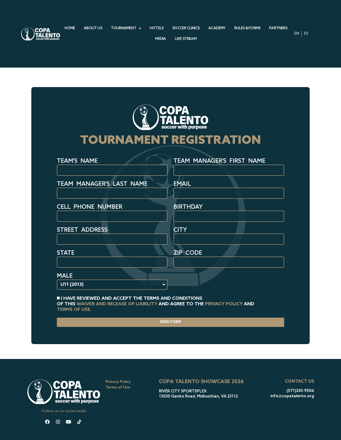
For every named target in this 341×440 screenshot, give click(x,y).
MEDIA (160, 39)
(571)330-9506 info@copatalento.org (292, 393)
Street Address (82, 230)
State (65, 253)
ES (306, 33)
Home (69, 28)
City (180, 230)
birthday (188, 207)
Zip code (188, 253)
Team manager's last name (102, 184)
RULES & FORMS (247, 28)
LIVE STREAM (185, 39)
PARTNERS (278, 28)
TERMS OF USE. (74, 309)
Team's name (77, 161)
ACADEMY (216, 28)
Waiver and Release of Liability (117, 304)
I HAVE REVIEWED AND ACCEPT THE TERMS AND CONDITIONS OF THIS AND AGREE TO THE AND (155, 304)
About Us (93, 28)
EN (296, 33)
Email (182, 184)
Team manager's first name (219, 161)
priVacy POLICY (224, 304)
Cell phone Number (89, 207)
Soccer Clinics (185, 28)
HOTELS (157, 28)
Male (65, 276)
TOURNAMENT (123, 28)
